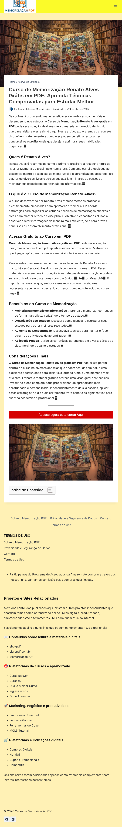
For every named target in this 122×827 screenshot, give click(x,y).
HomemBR (17, 765)
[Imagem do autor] (11, 109)
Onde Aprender (20, 696)
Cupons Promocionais (24, 759)
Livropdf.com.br (20, 651)
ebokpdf (15, 646)
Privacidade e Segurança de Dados (73, 518)
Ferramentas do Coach (25, 725)
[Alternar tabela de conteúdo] (48, 490)
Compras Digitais (21, 749)
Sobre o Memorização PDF (29, 518)
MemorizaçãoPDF (21, 656)
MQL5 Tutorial (19, 730)
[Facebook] (7, 819)
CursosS (15, 680)
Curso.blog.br (19, 675)
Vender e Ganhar (21, 720)
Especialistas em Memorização (34, 109)
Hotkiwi (15, 754)
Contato (105, 518)
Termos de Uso (61, 525)
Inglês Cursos (19, 691)
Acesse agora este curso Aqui (61, 415)
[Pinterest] (13, 819)
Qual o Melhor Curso (23, 686)
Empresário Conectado (25, 715)
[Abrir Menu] (115, 6)
